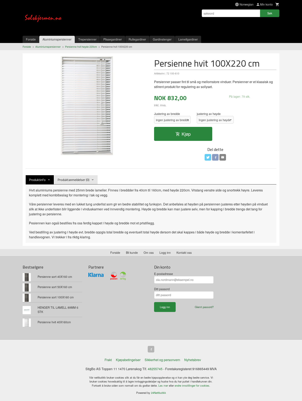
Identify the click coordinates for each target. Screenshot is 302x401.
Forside (31, 39)
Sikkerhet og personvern (162, 359)
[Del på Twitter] (208, 157)
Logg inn (165, 252)
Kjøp (186, 134)
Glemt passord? (204, 307)
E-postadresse (163, 274)
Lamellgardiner (188, 39)
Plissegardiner (112, 39)
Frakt (108, 359)
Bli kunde (132, 252)
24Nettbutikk (158, 393)
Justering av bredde (167, 114)
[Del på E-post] (222, 157)
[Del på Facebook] (215, 157)
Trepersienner (87, 39)
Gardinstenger (162, 39)
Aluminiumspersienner (57, 39)
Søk (269, 13)
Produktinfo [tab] (37, 179)
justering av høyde (209, 114)
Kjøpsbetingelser (128, 359)
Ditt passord (162, 289)
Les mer (163, 385)
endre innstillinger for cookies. (192, 385)
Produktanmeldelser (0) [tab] (73, 179)
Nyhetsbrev (192, 359)
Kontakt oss (184, 252)
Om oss (149, 252)
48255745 (155, 368)
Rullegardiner (137, 39)
